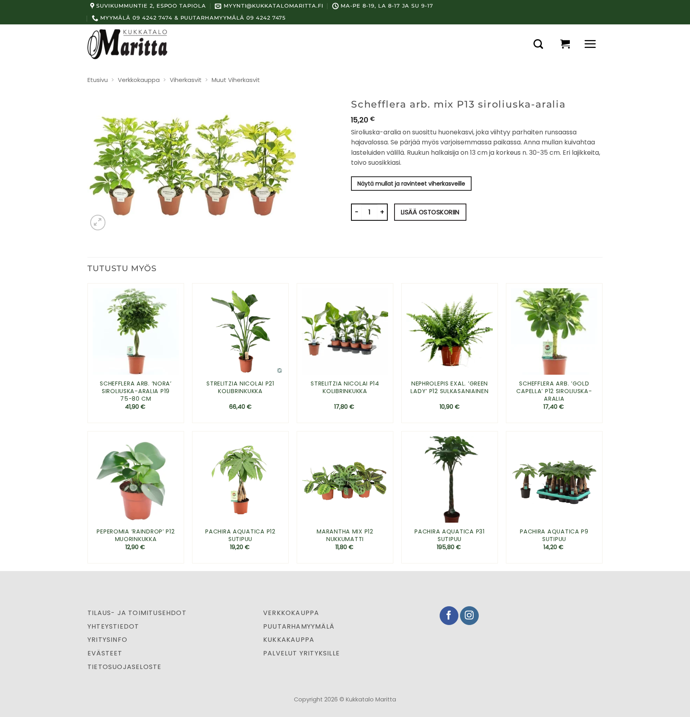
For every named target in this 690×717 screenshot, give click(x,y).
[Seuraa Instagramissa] (469, 615)
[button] (538, 44)
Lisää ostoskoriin (430, 212)
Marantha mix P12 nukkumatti (345, 535)
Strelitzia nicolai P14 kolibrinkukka (345, 387)
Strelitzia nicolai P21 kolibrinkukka (240, 387)
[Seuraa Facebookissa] (449, 615)
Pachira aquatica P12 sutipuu (240, 535)
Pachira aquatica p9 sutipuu (554, 535)
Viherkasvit (186, 80)
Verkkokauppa (139, 80)
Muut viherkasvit (236, 80)
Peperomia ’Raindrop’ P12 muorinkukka (135, 535)
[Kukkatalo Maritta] (127, 44)
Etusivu (97, 80)
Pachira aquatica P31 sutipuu (449, 535)
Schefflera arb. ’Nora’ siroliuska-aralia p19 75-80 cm (136, 391)
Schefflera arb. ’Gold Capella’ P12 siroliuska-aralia (554, 391)
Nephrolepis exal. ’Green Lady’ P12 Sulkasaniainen (449, 387)
